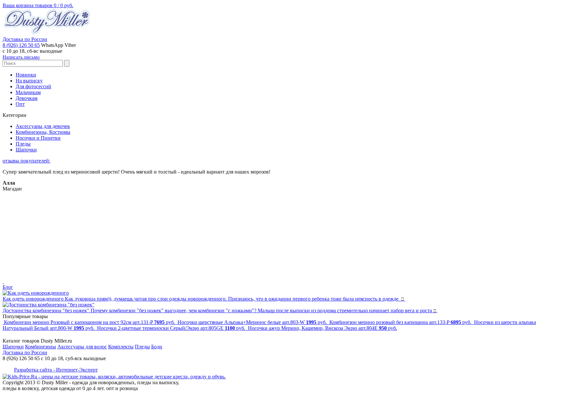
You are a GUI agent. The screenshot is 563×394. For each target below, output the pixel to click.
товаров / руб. (38, 5)
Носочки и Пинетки (38, 138)
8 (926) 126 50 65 (21, 45)
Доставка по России (25, 39)
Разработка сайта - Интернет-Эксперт (56, 370)
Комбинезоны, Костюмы (43, 132)
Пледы (23, 144)
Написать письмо (21, 57)
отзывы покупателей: (26, 160)
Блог (8, 287)
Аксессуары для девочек (43, 126)
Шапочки (26, 149)
